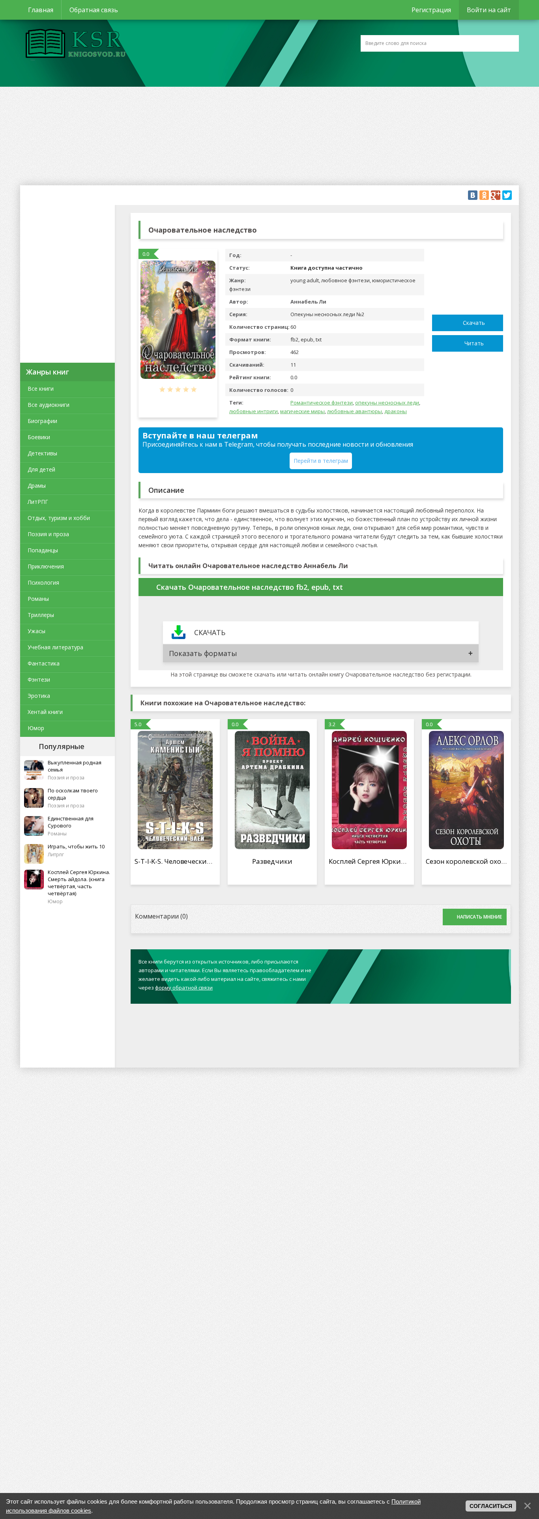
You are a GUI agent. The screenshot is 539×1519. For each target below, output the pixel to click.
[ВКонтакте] (472, 195)
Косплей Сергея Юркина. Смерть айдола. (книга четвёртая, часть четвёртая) (79, 883)
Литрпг (56, 854)
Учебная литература (55, 647)
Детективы (42, 453)
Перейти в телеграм (321, 460)
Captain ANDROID (73, 44)
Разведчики (272, 861)
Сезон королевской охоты (468, 861)
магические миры (302, 411)
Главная (40, 10)
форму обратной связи (184, 987)
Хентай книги (45, 712)
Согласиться (491, 1506)
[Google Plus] (495, 195)
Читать (474, 343)
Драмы (37, 485)
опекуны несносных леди (387, 402)
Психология (43, 582)
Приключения (46, 566)
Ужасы (36, 631)
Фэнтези (39, 679)
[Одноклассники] (484, 195)
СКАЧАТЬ (209, 632)
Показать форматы (203, 653)
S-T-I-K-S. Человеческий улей (181, 861)
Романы (38, 598)
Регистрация (431, 10)
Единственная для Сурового (71, 822)
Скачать (474, 322)
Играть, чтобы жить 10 (76, 846)
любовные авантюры (354, 411)
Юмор (36, 728)
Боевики (39, 437)
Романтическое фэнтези (321, 402)
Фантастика (44, 663)
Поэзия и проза (48, 534)
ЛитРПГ (38, 501)
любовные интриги (253, 411)
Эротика (39, 695)
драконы (395, 411)
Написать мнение (479, 916)
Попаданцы (43, 550)
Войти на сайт (489, 10)
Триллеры (41, 615)
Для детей (41, 469)
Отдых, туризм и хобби (59, 518)
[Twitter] (507, 195)
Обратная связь (93, 10)
